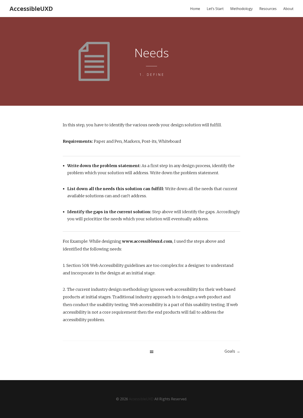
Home (195, 8)
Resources (268, 8)
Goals (232, 351)
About (288, 8)
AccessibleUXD (31, 8)
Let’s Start (215, 8)
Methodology (241, 8)
